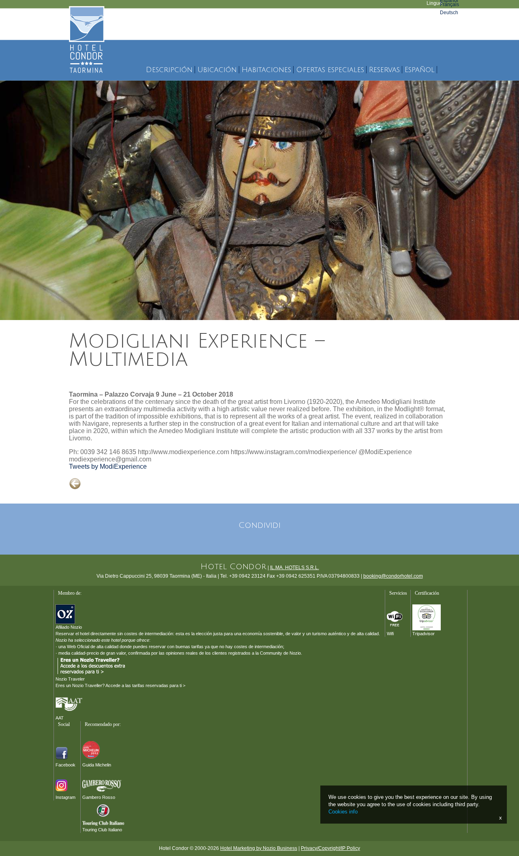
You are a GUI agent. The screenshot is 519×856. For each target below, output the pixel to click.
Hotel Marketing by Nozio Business (258, 848)
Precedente (82, 491)
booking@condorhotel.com (393, 576)
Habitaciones (266, 70)
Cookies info (343, 812)
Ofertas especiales (330, 70)
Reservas (384, 70)
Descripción (169, 70)
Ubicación (217, 70)
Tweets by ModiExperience (108, 466)
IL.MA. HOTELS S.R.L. (294, 567)
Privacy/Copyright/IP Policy (330, 848)
